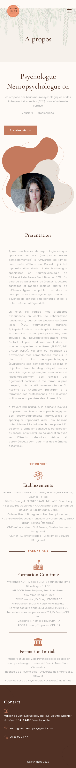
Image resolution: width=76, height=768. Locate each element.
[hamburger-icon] (69, 11)
